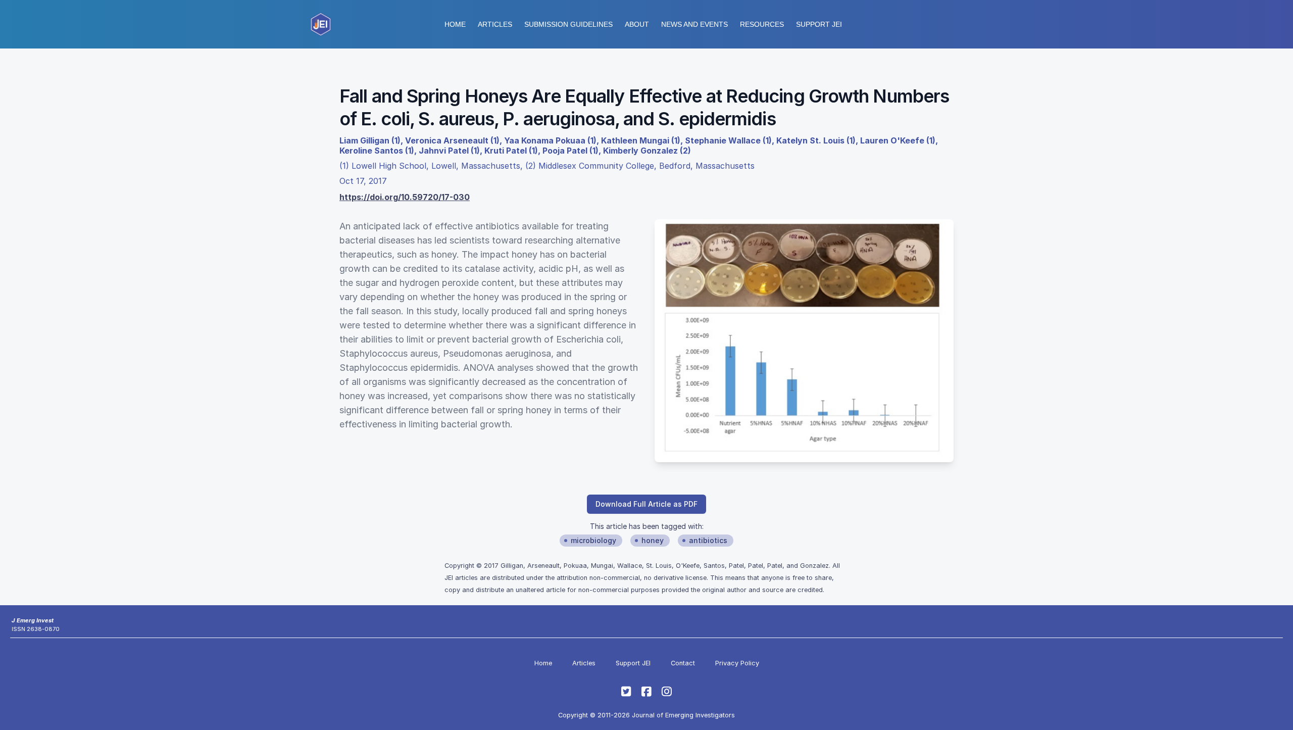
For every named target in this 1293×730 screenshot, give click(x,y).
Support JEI (633, 663)
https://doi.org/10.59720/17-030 (404, 197)
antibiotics (708, 540)
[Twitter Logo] (626, 691)
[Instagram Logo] (667, 691)
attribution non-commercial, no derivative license (632, 577)
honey (652, 540)
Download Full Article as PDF (646, 504)
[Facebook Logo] (646, 691)
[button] (568, 24)
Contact (683, 663)
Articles (495, 24)
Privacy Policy (737, 663)
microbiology (593, 540)
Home (455, 24)
